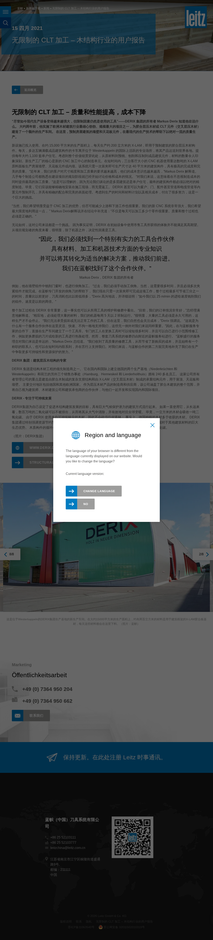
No (85, 504)
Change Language (99, 491)
